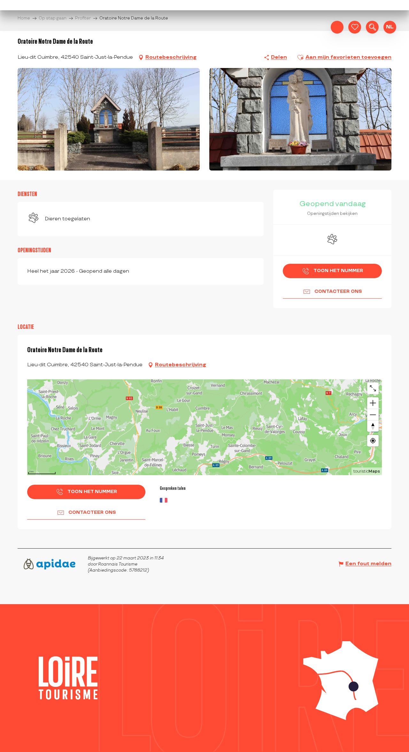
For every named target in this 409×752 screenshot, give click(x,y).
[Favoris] (354, 27)
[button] (372, 27)
